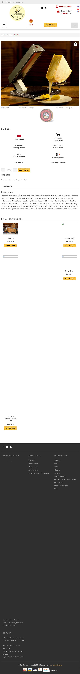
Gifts (31, 25)
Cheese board (33, 467)
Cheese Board (33, 464)
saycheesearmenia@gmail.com (13, 657)
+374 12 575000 (65, 6)
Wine (56, 489)
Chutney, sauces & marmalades (65, 479)
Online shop (51, 25)
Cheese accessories (61, 486)
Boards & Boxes (60, 476)
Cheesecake (58, 483)
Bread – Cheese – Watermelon (38, 473)
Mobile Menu (4, 25)
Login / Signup (19, 2)
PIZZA (56, 467)
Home (3, 35)
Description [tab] (8, 186)
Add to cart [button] (10, 245)
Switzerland (23, 180)
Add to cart (24, 170)
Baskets (57, 473)
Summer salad (33, 470)
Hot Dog (57, 461)
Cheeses (9, 35)
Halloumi (31, 461)
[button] (75, 44)
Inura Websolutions (55, 665)
